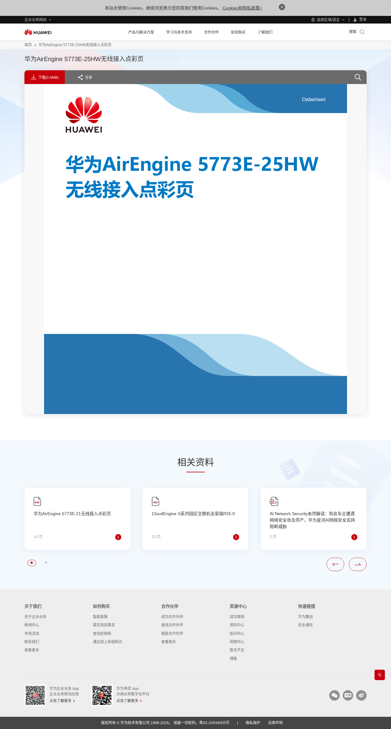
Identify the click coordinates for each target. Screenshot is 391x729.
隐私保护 (253, 723)
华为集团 (305, 617)
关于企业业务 (35, 617)
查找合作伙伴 (172, 625)
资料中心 (237, 625)
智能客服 (100, 617)
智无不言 (237, 650)
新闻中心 (31, 625)
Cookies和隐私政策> (242, 7)
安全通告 (305, 625)
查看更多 (31, 650)
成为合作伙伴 (172, 617)
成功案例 (237, 617)
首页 (28, 45)
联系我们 (31, 642)
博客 (233, 659)
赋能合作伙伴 (172, 634)
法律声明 (275, 723)
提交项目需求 (104, 625)
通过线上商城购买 (107, 642)
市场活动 (31, 634)
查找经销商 (102, 634)
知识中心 (237, 634)
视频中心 (237, 642)
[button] (32, 563)
